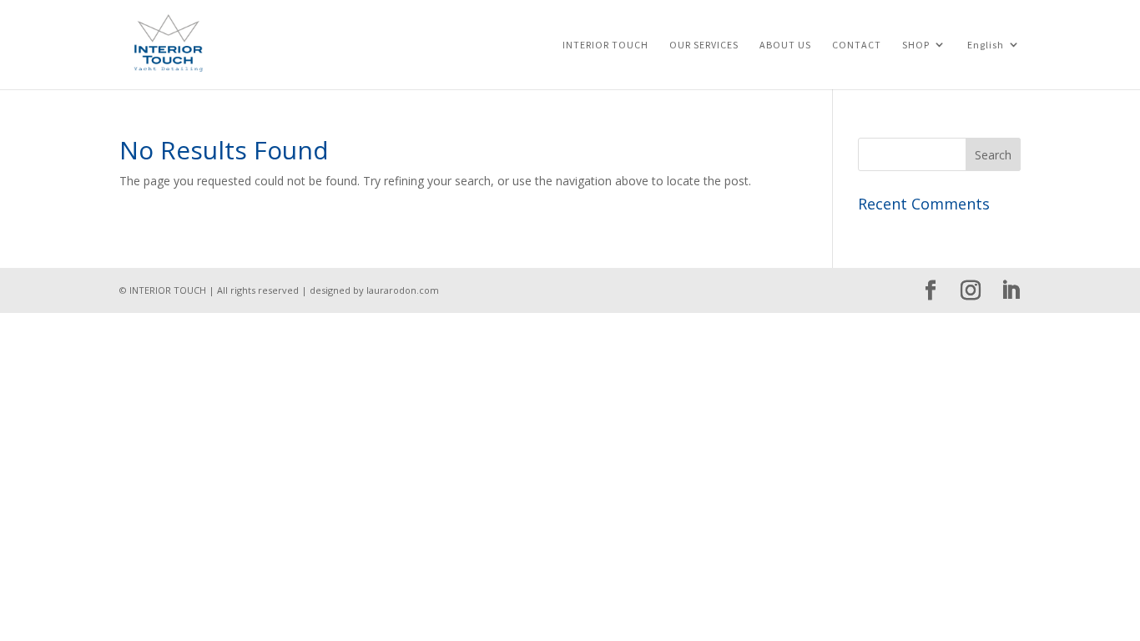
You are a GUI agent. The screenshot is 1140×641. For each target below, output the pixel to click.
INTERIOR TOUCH (605, 45)
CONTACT (856, 45)
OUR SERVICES (704, 45)
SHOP (916, 45)
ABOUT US (785, 45)
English (985, 45)
